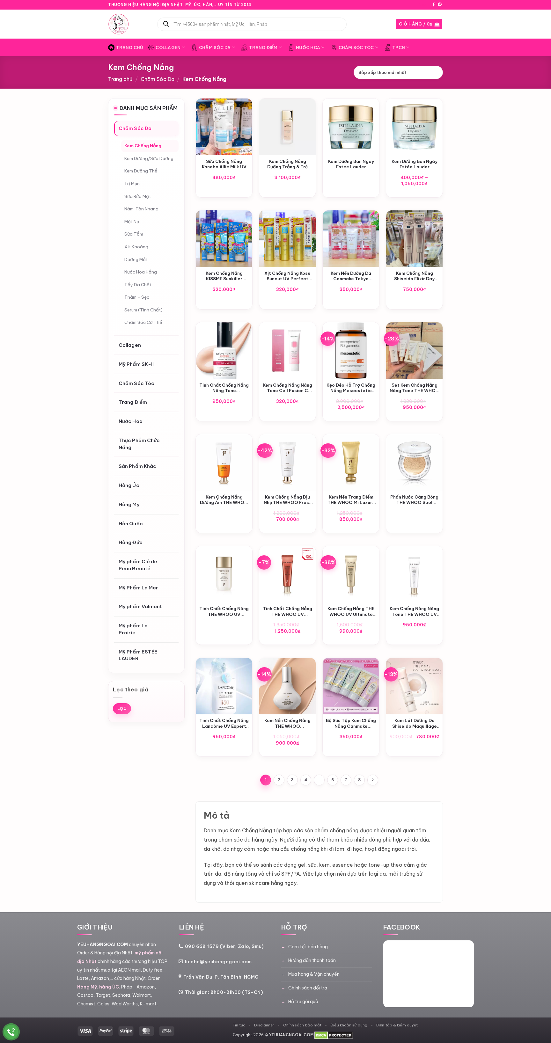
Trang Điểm (263, 47)
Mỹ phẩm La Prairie (133, 629)
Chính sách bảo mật (302, 1025)
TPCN (398, 47)
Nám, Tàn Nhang (141, 209)
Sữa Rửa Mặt (137, 196)
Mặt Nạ (131, 221)
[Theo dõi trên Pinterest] (440, 5)
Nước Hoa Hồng (140, 272)
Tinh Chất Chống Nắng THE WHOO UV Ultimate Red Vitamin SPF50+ (287, 611)
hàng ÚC (109, 987)
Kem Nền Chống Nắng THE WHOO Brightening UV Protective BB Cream (287, 723)
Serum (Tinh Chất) (143, 310)
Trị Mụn (132, 183)
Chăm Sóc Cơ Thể (143, 322)
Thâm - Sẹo (137, 297)
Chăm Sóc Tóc (356, 47)
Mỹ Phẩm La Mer (138, 588)
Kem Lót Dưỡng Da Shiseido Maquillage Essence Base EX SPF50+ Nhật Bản (414, 723)
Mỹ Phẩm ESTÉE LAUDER (138, 655)
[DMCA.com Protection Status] (333, 1034)
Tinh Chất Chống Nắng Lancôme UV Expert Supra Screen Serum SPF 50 (224, 723)
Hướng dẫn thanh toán (312, 960)
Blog (422, 4)
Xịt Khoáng (136, 247)
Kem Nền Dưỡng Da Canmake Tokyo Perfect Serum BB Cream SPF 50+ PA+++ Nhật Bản (351, 276)
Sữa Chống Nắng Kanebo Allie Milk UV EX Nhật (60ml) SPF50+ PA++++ (224, 164)
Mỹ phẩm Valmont (140, 607)
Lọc (122, 708)
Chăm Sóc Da (215, 47)
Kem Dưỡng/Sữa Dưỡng (148, 158)
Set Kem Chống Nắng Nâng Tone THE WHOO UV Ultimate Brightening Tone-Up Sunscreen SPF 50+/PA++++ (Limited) (414, 388)
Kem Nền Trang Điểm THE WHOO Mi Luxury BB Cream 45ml (351, 500)
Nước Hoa (308, 47)
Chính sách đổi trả (307, 988)
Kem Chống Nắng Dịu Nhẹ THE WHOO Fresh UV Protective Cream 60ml (288, 500)
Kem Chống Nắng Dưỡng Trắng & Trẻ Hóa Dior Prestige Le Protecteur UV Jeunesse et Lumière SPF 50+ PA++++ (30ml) (287, 164)
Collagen (168, 47)
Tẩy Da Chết (137, 285)
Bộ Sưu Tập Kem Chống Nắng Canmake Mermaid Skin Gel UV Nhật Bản (351, 723)
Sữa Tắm (133, 234)
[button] (419, 24)
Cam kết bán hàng (308, 947)
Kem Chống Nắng (142, 146)
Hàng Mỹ (129, 504)
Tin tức (239, 1025)
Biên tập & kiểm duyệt (397, 1025)
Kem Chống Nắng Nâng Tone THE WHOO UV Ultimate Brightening (414, 611)
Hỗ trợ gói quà (303, 1001)
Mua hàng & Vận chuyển (314, 974)
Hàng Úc (129, 485)
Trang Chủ (129, 47)
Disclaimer (264, 1025)
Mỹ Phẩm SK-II (136, 364)
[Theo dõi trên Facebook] (434, 5)
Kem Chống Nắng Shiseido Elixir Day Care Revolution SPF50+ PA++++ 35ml (414, 276)
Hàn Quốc (131, 524)
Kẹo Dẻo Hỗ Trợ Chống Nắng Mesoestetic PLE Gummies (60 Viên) (351, 388)
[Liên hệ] (11, 1032)
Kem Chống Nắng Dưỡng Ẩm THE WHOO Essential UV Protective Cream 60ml (224, 500)
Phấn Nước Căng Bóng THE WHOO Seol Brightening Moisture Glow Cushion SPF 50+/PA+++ (414, 500)
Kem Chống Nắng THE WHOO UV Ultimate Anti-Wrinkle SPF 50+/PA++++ (350, 611)
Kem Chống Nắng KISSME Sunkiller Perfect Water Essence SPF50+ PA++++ (224, 276)
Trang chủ (120, 79)
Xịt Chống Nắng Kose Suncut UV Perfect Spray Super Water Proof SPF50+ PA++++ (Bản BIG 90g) (287, 276)
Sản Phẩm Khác (137, 466)
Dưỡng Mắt (136, 259)
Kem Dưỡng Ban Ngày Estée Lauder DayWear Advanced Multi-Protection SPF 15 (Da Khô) (351, 164)
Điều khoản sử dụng (348, 1025)
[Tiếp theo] (372, 780)
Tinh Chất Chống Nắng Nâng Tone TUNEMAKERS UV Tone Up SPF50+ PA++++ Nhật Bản (224, 388)
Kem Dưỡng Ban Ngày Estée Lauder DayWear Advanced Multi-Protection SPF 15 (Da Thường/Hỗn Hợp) (414, 164)
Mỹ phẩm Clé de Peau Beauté (138, 565)
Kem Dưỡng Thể (140, 171)
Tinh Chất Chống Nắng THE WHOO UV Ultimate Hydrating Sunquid (224, 611)
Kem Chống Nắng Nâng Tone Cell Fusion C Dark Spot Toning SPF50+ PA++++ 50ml (287, 388)
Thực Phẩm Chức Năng (139, 443)
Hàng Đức (131, 543)
